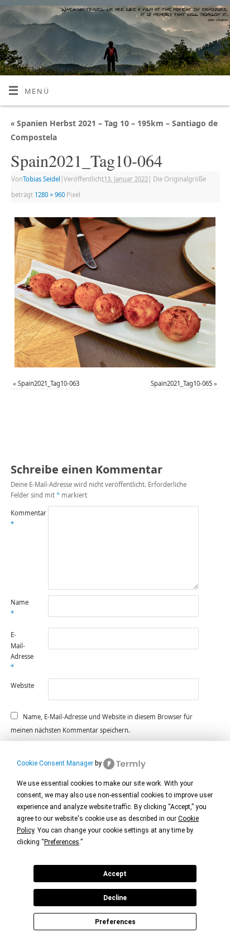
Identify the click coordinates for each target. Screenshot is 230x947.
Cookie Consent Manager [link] (55, 763)
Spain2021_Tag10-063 (48, 383)
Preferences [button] (61, 842)
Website (20, 685)
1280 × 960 (50, 194)
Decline (115, 898)
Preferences (115, 922)
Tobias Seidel (41, 179)
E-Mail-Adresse (20, 650)
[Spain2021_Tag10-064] (115, 292)
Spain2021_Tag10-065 (181, 383)
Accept (115, 874)
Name (19, 607)
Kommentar (20, 518)
